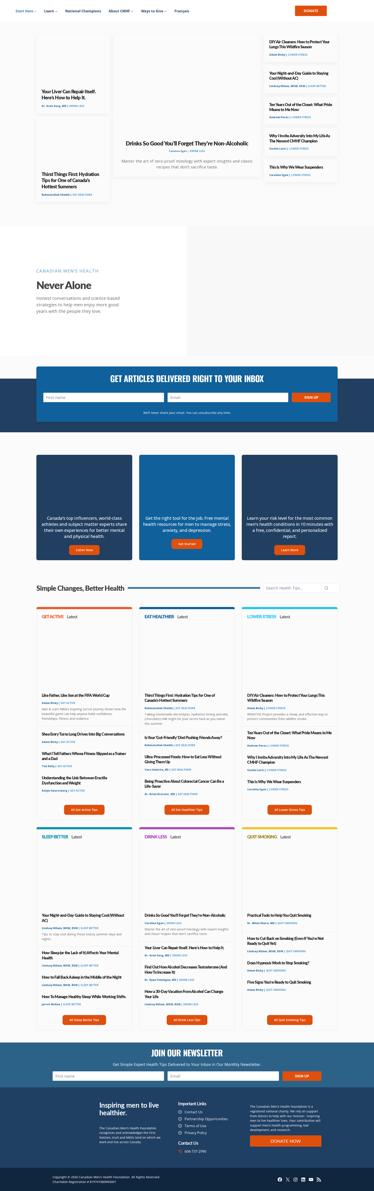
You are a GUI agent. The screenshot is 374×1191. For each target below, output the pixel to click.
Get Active (68, 703)
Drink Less (76, 106)
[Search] (326, 588)
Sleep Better (317, 86)
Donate (311, 10)
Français (181, 11)
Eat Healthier (82, 195)
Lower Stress (298, 54)
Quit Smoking (287, 923)
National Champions (83, 11)
